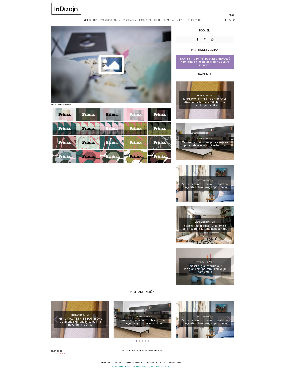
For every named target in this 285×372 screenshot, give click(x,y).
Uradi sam (145, 20)
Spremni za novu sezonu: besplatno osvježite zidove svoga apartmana (205, 185)
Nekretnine (194, 20)
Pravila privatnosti (121, 367)
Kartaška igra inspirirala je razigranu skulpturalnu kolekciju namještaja (205, 269)
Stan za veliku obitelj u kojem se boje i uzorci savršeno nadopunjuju (204, 227)
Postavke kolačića (164, 367)
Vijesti (181, 20)
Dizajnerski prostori (205, 222)
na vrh (231, 351)
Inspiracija (129, 20)
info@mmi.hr (138, 362)
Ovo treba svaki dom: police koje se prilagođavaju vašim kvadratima (205, 143)
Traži (231, 15)
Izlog (157, 20)
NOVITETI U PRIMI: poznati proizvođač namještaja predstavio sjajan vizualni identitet (205, 62)
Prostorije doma (110, 20)
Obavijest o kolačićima (143, 367)
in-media (169, 20)
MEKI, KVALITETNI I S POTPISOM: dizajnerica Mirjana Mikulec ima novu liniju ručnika (205, 102)
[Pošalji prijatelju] (212, 39)
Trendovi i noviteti (205, 95)
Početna (92, 20)
